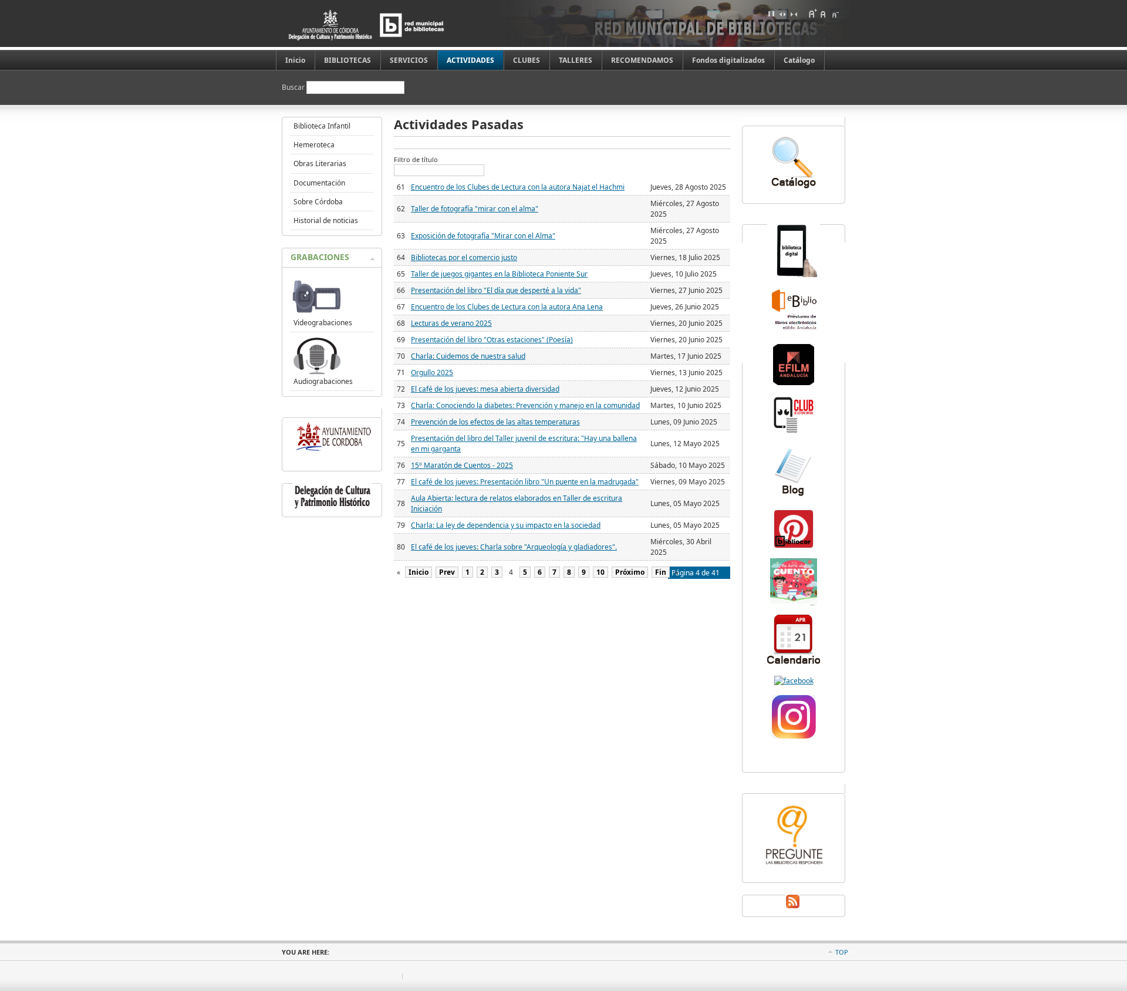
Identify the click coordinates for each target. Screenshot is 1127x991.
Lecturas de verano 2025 (451, 323)
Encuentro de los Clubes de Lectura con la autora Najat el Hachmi (518, 187)
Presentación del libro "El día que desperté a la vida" (496, 290)
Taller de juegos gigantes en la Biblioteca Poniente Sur (499, 274)
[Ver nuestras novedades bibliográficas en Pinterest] (793, 547)
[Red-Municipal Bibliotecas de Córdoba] (794, 681)
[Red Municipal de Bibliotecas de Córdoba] (384, 25)
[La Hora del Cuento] (793, 603)
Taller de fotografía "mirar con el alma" (474, 209)
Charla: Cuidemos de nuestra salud (468, 356)
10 (600, 572)
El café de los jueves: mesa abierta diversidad (485, 389)
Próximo (630, 572)
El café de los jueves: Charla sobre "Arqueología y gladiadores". (514, 547)
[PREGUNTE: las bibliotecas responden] (793, 866)
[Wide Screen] (782, 13)
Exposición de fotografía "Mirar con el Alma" (483, 236)
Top (841, 952)
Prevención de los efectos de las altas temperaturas (495, 422)
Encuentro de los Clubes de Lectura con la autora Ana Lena (507, 307)
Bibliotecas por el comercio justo (464, 257)
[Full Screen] (771, 13)
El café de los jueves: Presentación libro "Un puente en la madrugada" (525, 482)
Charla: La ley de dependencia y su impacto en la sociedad (505, 525)
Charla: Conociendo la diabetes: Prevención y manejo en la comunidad (525, 405)
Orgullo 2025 (432, 372)
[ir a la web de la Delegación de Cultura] (332, 509)
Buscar (294, 87)
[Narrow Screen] (793, 13)
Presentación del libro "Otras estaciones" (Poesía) (492, 340)
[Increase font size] (812, 13)
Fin (660, 572)
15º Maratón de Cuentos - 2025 (462, 465)
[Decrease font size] (834, 13)
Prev (447, 572)
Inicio (418, 572)
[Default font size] (823, 13)
